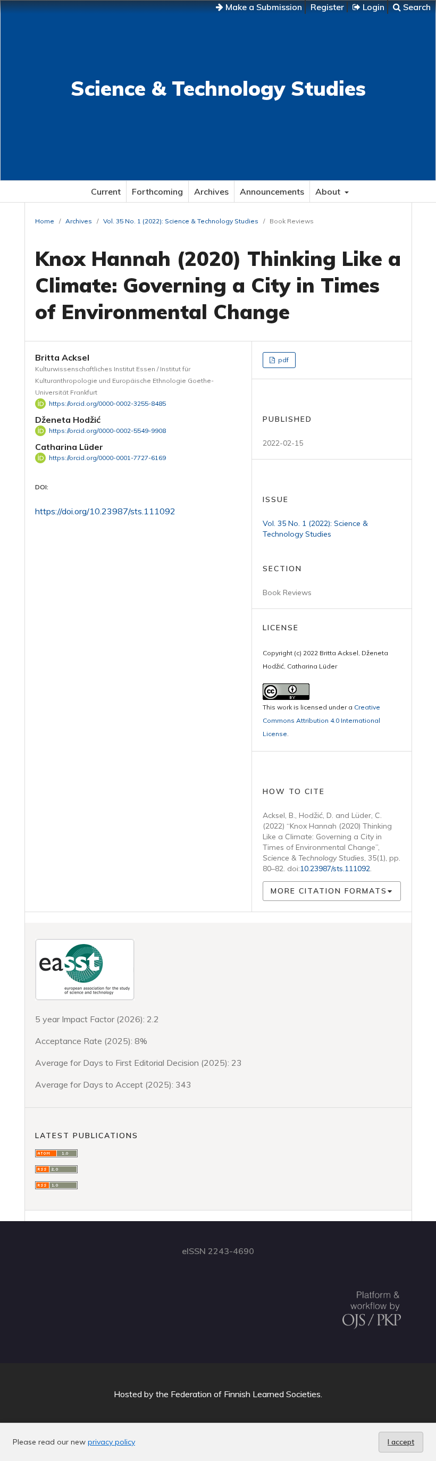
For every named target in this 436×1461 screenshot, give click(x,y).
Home (44, 221)
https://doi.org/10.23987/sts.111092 (105, 511)
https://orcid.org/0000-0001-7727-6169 (107, 458)
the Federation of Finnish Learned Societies (238, 1394)
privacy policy (111, 1442)
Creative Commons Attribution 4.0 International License (321, 720)
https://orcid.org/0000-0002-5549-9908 (107, 431)
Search (416, 7)
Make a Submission (262, 7)
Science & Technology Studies (218, 88)
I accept (401, 1442)
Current (106, 191)
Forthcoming (157, 191)
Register (327, 7)
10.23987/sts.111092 (335, 868)
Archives (211, 191)
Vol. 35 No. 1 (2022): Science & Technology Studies (180, 221)
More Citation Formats (329, 891)
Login (372, 7)
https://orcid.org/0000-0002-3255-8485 (107, 403)
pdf (282, 360)
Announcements (272, 191)
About (328, 191)
